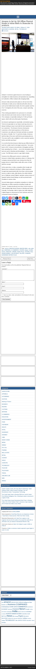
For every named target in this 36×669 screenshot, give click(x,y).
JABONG (14, 251)
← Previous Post (6, 258)
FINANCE (15, 609)
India (14, 611)
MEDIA (3, 442)
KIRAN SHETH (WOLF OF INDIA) (11, 27)
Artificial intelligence (24, 602)
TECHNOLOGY (23, 29)
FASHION (22, 250)
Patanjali (16, 616)
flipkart (26, 250)
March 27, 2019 (25, 27)
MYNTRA (27, 251)
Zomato (4, 622)
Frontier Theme (31, 667)
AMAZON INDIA (24, 248)
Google (27, 609)
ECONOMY (5, 609)
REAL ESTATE (5, 452)
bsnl (6, 604)
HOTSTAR (4, 611)
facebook (10, 609)
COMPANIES (7, 250)
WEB (3, 478)
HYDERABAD (9, 611)
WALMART (29, 620)
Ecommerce (30, 606)
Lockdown (4, 613)
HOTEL (4, 429)
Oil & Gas (4, 447)
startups (29, 618)
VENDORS (27, 253)
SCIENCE (4, 457)
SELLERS (22, 253)
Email (3, 286)
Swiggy (3, 620)
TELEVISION (5, 470)
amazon (7, 248)
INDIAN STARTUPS (22, 611)
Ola (13, 616)
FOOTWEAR (5, 424)
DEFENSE (4, 411)
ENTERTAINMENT (6, 419)
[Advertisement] (18, 73)
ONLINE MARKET (6, 253)
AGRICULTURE (6, 391)
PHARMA (4, 450)
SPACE (4, 460)
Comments (5, 30)
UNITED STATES (22, 620)
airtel (3, 602)
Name (3, 282)
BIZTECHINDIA (5, 1)
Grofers (31, 609)
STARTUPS (5, 462)
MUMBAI (19, 613)
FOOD (3, 422)
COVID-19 (12, 606)
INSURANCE (5, 432)
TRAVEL (4, 473)
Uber (16, 620)
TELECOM (4, 468)
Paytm (20, 616)
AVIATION (4, 399)
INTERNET (4, 434)
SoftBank (25, 618)
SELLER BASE (15, 253)
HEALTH (4, 427)
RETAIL (17, 29)
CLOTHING (4, 409)
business (12, 604)
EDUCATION (5, 417)
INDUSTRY (8, 251)
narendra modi (26, 613)
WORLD (4, 480)
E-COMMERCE (15, 250)
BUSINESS (6, 29)
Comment (4, 269)
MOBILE (4, 445)
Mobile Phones (20, 251)
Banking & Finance (6, 401)
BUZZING (11, 29)
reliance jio (10, 618)
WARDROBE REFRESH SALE (9, 255)
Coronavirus (5, 606)
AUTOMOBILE (5, 396)
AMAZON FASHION (14, 248)
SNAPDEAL (20, 618)
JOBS (3, 437)
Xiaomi (33, 620)
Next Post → (31, 258)
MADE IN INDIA (6, 440)
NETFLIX (4, 616)
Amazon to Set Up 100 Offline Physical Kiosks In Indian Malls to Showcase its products (17, 23)
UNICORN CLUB (6, 475)
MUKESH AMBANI (11, 613)
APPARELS (5, 394)
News (31, 251)
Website (4, 290)
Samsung (15, 618)
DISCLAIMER (16, 511)
